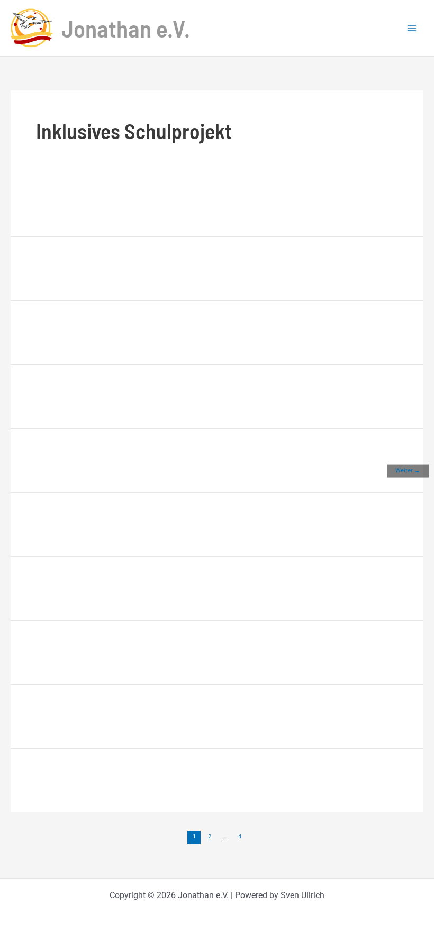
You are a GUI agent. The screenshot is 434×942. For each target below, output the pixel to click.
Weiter (407, 470)
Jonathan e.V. (125, 28)
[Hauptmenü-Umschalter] (411, 28)
